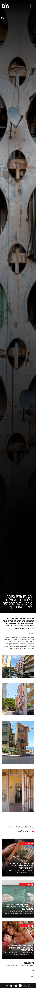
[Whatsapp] (25, 986)
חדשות (11, 826)
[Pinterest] (29, 986)
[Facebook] (20, 986)
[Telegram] (16, 986)
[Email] (7, 986)
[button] (2, 17)
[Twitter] (11, 986)
